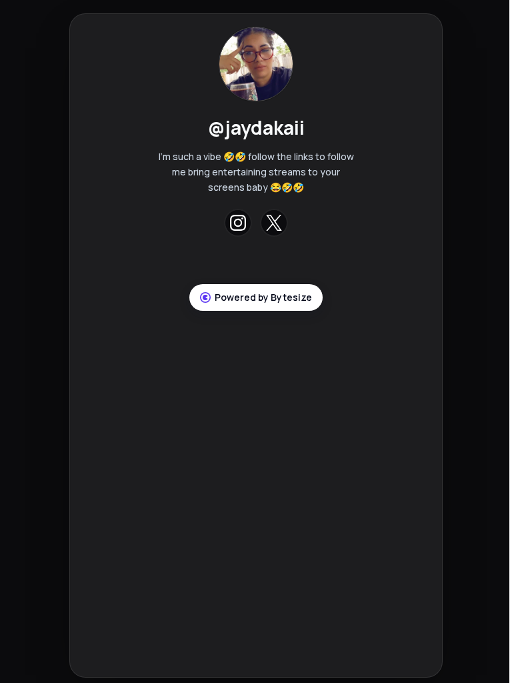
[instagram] (238, 222)
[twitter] (274, 222)
